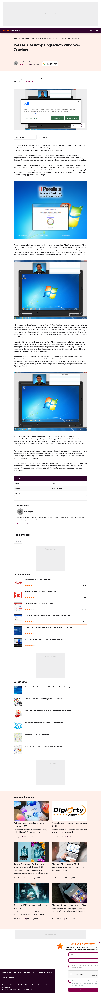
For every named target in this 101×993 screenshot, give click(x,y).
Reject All (57, 118)
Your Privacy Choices (46, 972)
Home (16, 38)
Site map (17, 972)
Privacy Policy (29, 972)
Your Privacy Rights (31, 118)
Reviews (18, 541)
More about (21, 524)
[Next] (83, 109)
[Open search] (91, 30)
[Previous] (17, 109)
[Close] (79, 102)
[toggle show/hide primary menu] (97, 30)
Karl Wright (22, 64)
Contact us (6, 972)
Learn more (26, 81)
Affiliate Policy (8, 978)
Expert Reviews (10, 30)
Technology (25, 38)
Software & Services (39, 38)
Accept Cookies (72, 118)
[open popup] (82, 125)
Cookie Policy (32, 113)
